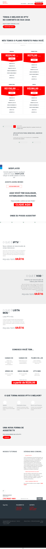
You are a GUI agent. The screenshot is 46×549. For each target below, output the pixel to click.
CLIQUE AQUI (23, 204)
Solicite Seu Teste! (9, 26)
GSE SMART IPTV (23, 152)
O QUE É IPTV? (28, 455)
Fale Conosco (23, 3)
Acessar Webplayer (14, 186)
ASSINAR (12, 58)
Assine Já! (7, 437)
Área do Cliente (39, 3)
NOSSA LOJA (18, 509)
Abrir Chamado (31, 3)
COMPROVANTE (19, 508)
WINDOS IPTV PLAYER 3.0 (36, 152)
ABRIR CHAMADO (32, 509)
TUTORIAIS (31, 507)
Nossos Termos (27, 521)
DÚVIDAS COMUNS (33, 508)
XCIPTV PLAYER (10, 152)
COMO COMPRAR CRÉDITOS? (31, 481)
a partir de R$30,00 (24, 382)
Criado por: (6, 523)
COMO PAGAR (19, 507)
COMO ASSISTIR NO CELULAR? (32, 471)
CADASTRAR (8, 263)
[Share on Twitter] (1, 168)
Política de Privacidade (35, 521)
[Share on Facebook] (1, 166)
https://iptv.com (12, 521)
